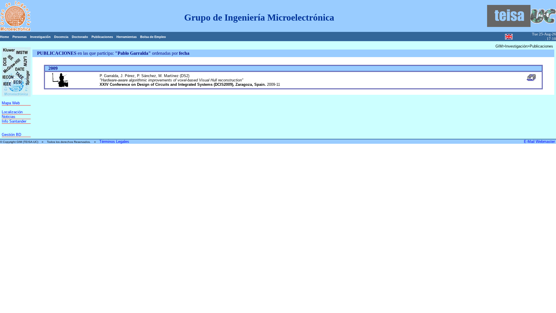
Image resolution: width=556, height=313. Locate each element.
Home (4, 37)
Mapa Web (11, 103)
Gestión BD (11, 134)
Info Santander (14, 121)
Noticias (8, 116)
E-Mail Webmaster (540, 141)
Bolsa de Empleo (153, 37)
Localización (12, 112)
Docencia (61, 37)
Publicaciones (102, 37)
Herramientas (126, 37)
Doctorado (80, 37)
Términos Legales (114, 141)
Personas (19, 37)
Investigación (40, 37)
